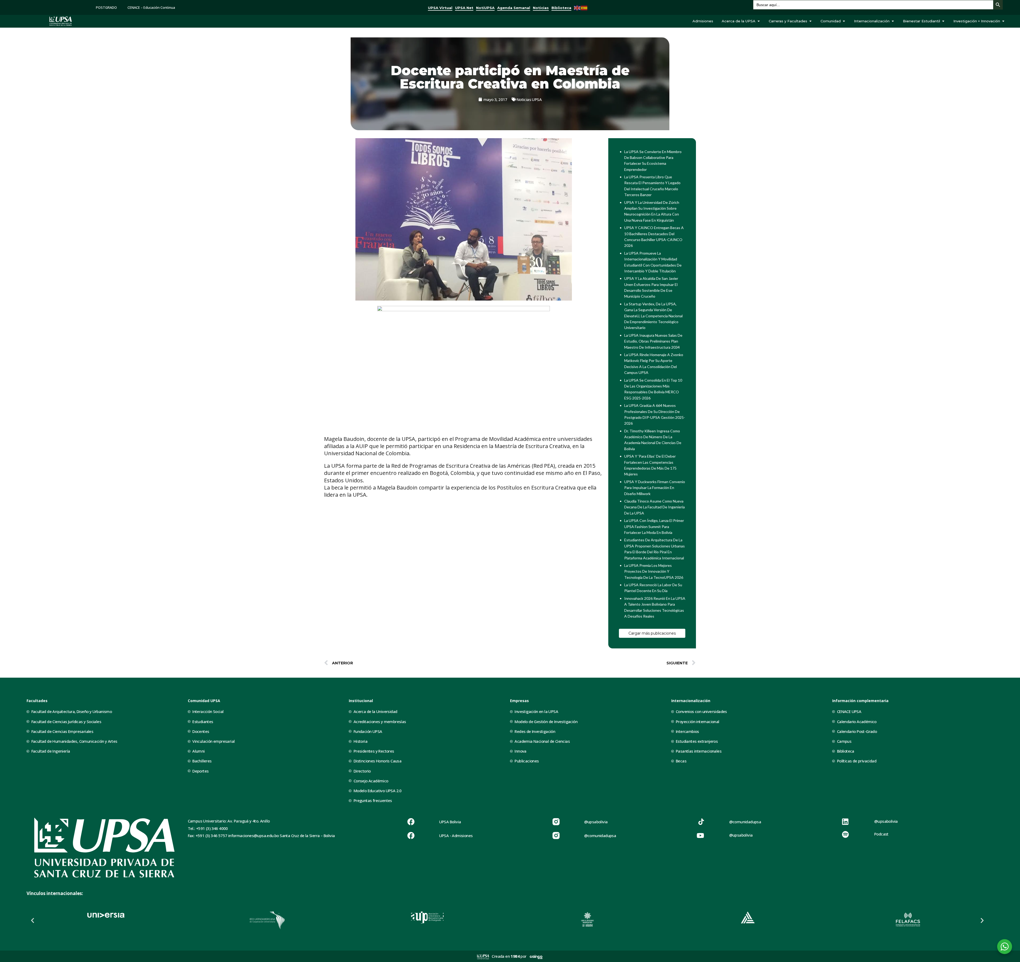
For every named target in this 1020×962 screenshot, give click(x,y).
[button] (32, 920)
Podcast (881, 834)
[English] (577, 7)
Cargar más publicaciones (652, 633)
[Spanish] (584, 7)
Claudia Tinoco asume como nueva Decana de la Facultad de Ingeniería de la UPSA (654, 507)
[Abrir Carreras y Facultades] (810, 21)
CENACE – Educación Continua (151, 7)
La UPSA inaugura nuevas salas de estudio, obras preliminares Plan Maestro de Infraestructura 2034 (653, 341)
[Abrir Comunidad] (843, 21)
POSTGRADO (106, 7)
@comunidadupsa (600, 835)
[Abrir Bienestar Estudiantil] (943, 21)
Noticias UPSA (529, 99)
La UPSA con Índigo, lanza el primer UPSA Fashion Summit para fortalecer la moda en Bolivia (654, 526)
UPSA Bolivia (450, 821)
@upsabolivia (596, 821)
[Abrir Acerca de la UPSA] (758, 21)
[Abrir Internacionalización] (892, 21)
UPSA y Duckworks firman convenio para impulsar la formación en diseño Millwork (654, 487)
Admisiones (702, 21)
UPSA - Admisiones (456, 835)
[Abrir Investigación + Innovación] (1003, 21)
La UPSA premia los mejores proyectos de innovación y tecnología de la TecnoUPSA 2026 (653, 571)
